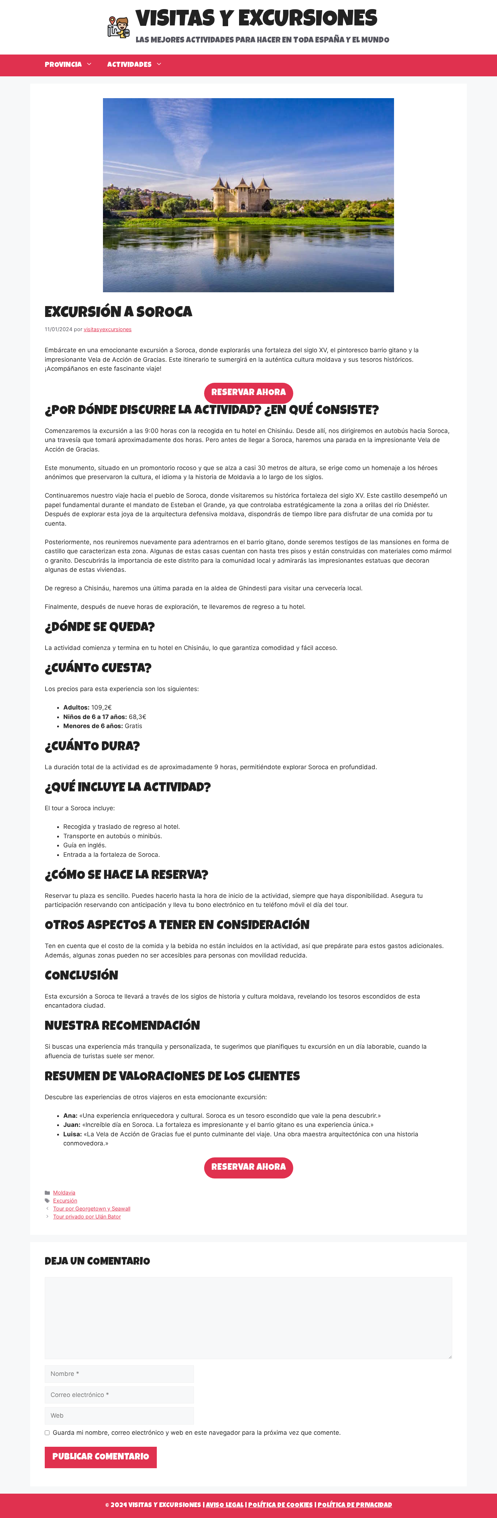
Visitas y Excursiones (256, 21)
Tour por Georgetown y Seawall (91, 1208)
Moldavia (64, 1192)
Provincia (63, 65)
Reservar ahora (248, 393)
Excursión (65, 1200)
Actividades (129, 65)
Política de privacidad (355, 1505)
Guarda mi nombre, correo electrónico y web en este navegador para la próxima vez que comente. (197, 1432)
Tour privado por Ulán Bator (87, 1216)
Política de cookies (280, 1505)
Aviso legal (224, 1505)
